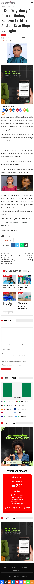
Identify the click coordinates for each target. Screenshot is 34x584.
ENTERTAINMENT (7, 276)
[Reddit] (10, 110)
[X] (6, 110)
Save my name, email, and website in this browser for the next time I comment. (17, 357)
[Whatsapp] (27, 110)
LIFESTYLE (4, 35)
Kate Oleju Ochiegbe (10, 236)
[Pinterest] (17, 110)
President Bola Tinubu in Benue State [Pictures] (26, 258)
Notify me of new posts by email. (12, 365)
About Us (13, 567)
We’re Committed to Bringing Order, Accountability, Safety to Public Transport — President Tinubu (8, 259)
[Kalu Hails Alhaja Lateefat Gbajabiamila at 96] (9, 296)
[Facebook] (3, 110)
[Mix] (24, 110)
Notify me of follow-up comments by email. (14, 361)
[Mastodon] (20, 110)
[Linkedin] (13, 110)
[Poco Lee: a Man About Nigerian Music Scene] (9, 279)
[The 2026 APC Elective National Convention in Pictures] (24, 279)
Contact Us (16, 570)
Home (5, 567)
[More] (3, 113)
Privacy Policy (24, 567)
